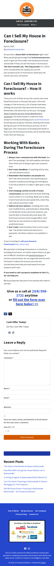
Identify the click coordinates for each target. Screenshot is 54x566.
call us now (24, 244)
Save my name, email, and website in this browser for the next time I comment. (26, 421)
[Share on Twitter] (10, 313)
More (33, 24)
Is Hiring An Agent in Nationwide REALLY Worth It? (25, 477)
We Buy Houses (27, 511)
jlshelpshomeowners (15, 49)
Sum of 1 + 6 (9, 427)
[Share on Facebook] (5, 313)
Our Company (23, 24)
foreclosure (44, 119)
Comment (9, 358)
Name (7, 388)
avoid (37, 119)
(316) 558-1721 (30, 21)
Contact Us (33, 514)
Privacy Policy (21, 514)
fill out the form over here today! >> (29, 302)
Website (7, 407)
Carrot (43, 562)
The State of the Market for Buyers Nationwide (24, 466)
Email (7, 397)
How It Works (13, 511)
